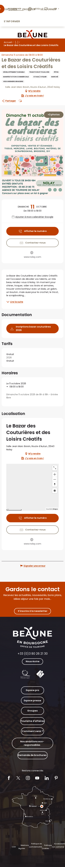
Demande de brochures (32, 755)
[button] (57, 9)
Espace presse (32, 700)
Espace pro (32, 690)
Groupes (32, 710)
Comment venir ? (32, 731)
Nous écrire (32, 661)
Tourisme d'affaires (32, 721)
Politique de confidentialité (35, 845)
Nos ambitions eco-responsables (32, 743)
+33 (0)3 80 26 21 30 (33, 654)
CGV (14, 847)
